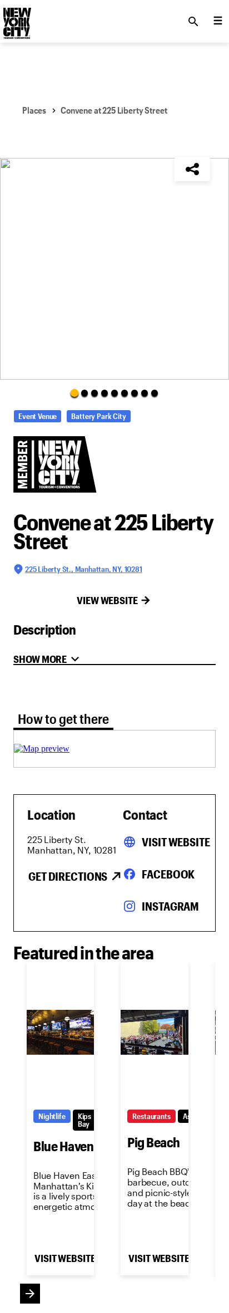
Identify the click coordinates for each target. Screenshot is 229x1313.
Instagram (170, 906)
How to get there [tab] (63, 719)
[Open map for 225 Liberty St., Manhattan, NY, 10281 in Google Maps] (41, 748)
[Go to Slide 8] (144, 393)
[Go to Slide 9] (154, 393)
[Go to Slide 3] (94, 393)
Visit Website (176, 842)
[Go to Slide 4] (104, 393)
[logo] (16, 18)
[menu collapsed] (218, 21)
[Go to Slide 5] (114, 393)
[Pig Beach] (154, 1032)
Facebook (168, 874)
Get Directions (67, 876)
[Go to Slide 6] (124, 393)
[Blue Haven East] (60, 1032)
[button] (114, 269)
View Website (107, 600)
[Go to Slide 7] (134, 393)
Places (34, 110)
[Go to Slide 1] (74, 392)
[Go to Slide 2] (84, 393)
